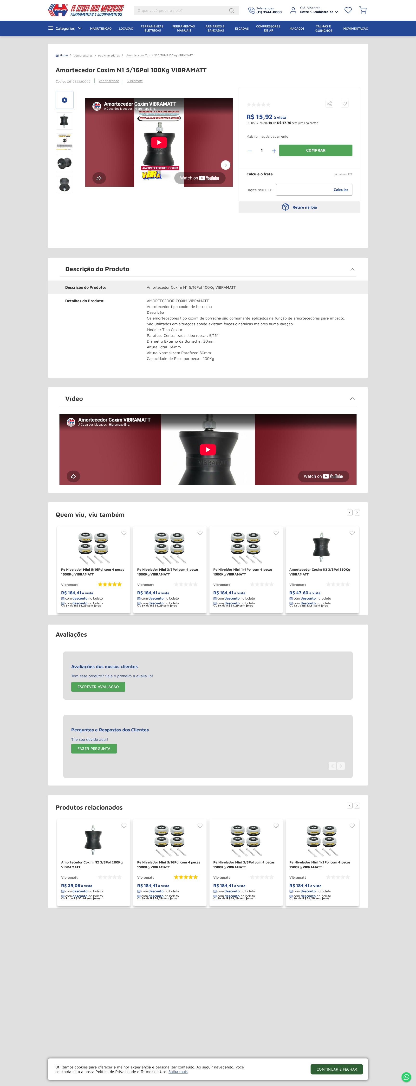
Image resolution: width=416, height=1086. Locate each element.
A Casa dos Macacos (83, 10)
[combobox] (186, 10)
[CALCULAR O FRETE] (341, 190)
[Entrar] (312, 10)
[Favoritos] (348, 10)
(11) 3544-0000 (269, 12)
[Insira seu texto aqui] (406, 1078)
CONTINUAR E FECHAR (337, 1069)
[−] (252, 150)
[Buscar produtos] (232, 10)
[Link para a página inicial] (62, 54)
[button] (329, 104)
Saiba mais (178, 1071)
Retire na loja (304, 207)
